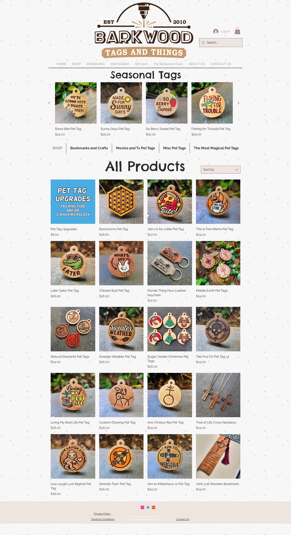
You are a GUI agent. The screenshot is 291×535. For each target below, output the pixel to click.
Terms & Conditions (102, 519)
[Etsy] (153, 507)
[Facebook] (148, 507)
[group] (144, 111)
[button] (237, 30)
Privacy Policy (102, 513)
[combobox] (221, 170)
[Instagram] (142, 507)
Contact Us (182, 519)
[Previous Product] (49, 102)
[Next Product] (238, 102)
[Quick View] (76, 103)
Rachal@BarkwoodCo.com (145, 519)
